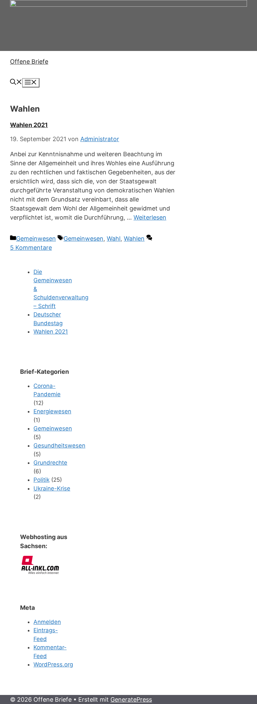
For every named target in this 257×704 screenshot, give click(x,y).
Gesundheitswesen (59, 445)
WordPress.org (53, 664)
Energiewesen (52, 411)
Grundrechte (50, 462)
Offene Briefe (29, 61)
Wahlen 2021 (29, 124)
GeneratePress (131, 699)
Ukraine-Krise (51, 488)
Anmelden (47, 622)
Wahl (113, 238)
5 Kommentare (31, 247)
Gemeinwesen (36, 238)
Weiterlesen (150, 217)
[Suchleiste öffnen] (16, 82)
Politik (41, 479)
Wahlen (134, 238)
